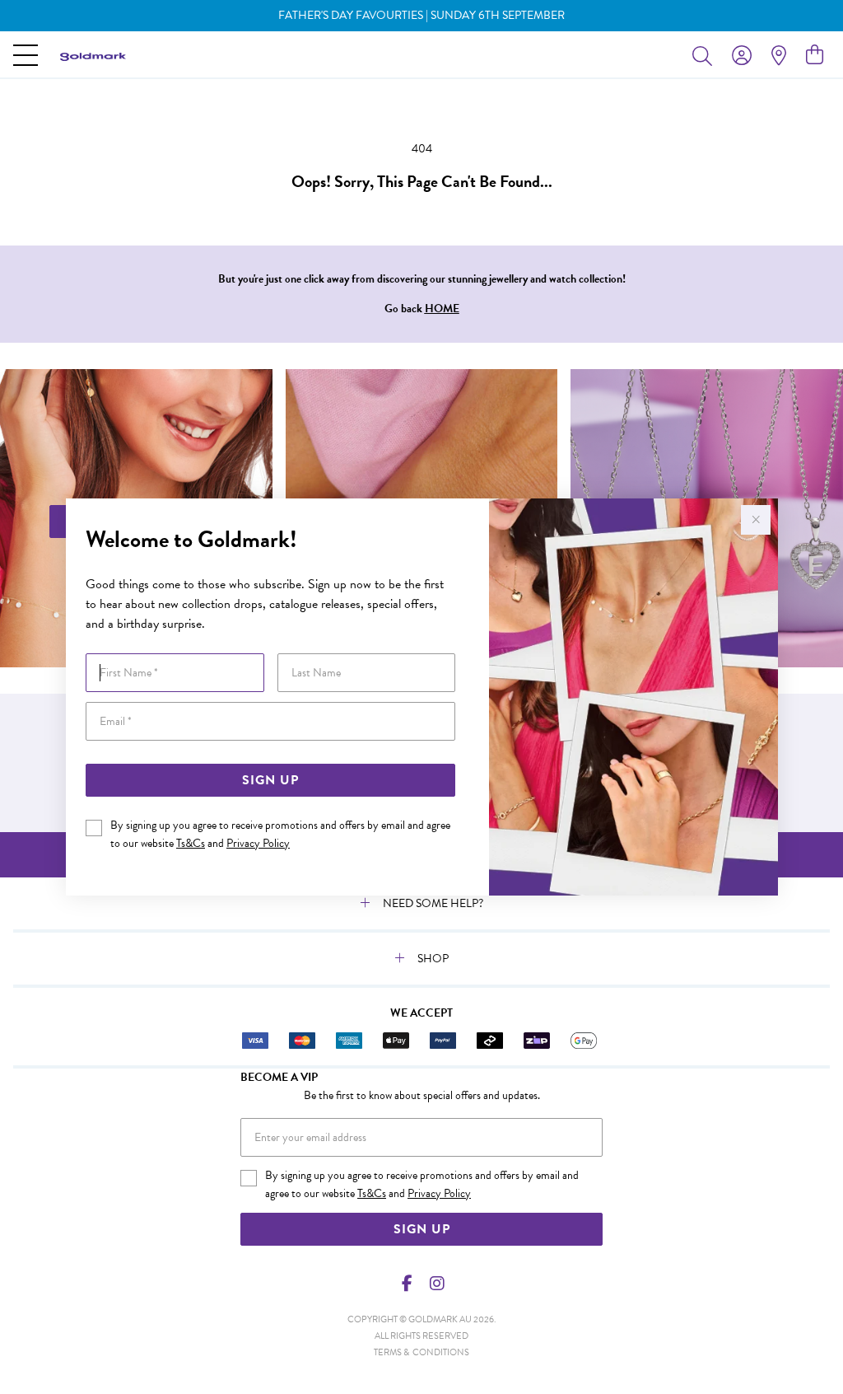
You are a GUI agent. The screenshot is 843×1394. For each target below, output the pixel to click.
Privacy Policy (258, 843)
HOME (442, 308)
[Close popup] (756, 520)
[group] (421, 15)
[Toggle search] (705, 55)
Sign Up (270, 780)
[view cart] (814, 55)
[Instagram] (436, 1283)
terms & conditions (421, 1352)
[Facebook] (407, 1283)
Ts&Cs (190, 843)
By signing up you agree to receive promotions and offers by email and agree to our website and (280, 834)
